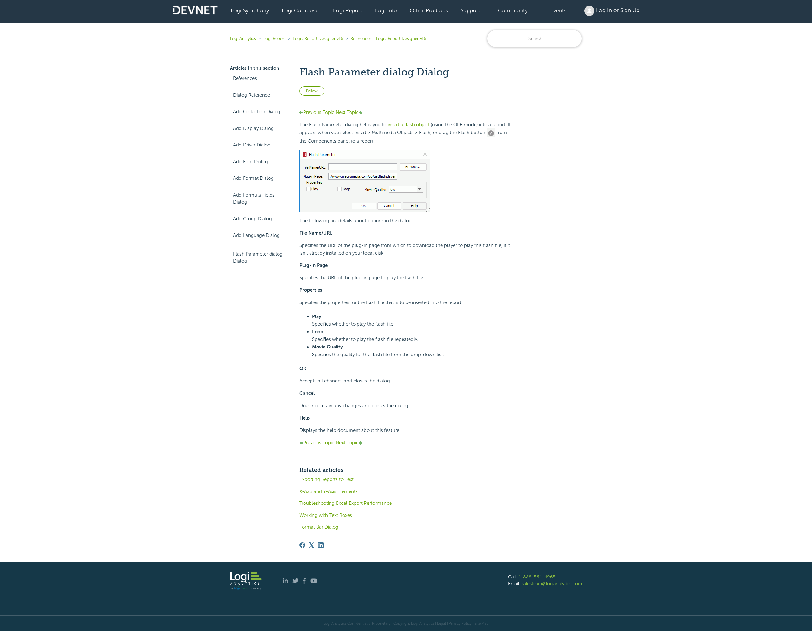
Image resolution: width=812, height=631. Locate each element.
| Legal (440, 623)
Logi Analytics (243, 38)
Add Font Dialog (250, 162)
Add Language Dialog (256, 235)
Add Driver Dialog (252, 145)
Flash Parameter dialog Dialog (258, 257)
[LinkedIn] (321, 545)
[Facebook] (302, 545)
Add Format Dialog (253, 178)
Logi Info (386, 10)
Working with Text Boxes (325, 515)
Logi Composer (301, 10)
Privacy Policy (460, 623)
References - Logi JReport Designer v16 (388, 38)
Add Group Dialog (252, 219)
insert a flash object (408, 124)
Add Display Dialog (253, 128)
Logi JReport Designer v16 (318, 38)
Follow (312, 91)
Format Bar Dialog (318, 527)
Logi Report (347, 10)
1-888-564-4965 (537, 577)
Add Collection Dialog (256, 111)
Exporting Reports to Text (326, 479)
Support (470, 10)
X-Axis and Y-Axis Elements (328, 491)
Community (512, 10)
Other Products (429, 10)
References (245, 78)
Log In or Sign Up (616, 10)
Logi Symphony (250, 10)
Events (558, 10)
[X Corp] (311, 545)
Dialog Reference (251, 95)
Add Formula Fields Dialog (254, 198)
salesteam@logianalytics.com (552, 584)
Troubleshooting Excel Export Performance (345, 503)
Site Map (482, 623)
